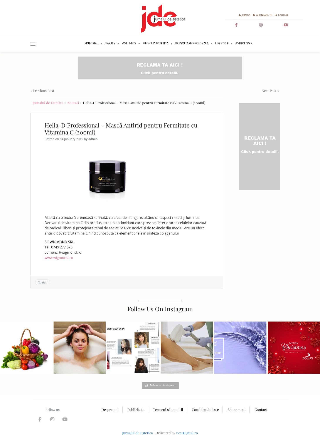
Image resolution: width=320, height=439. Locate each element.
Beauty (110, 43)
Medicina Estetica (155, 43)
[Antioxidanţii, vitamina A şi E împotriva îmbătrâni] (26, 348)
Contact (260, 409)
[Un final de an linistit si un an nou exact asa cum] (294, 348)
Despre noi (110, 409)
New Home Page (77, 44)
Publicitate (135, 409)
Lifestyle (222, 43)
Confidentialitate (205, 409)
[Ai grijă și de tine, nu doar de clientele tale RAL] (80, 348)
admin (93, 139)
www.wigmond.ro (59, 257)
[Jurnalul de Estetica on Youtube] (286, 25)
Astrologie (243, 43)
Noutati (73, 103)
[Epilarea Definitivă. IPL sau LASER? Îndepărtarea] (187, 348)
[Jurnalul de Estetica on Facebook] (236, 25)
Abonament (236, 409)
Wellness (129, 43)
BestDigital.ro (187, 433)
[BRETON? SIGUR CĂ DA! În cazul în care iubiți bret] (133, 348)
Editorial (91, 43)
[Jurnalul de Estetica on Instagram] (261, 25)
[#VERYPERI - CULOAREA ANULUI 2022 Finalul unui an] (240, 348)
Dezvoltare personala (192, 43)
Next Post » (270, 90)
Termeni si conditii (168, 409)
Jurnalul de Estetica (48, 103)
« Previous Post (42, 90)
